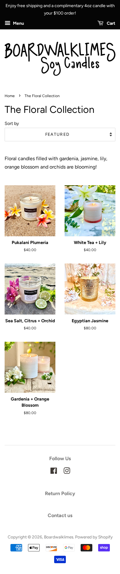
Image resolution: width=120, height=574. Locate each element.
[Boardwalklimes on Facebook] (53, 471)
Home (10, 96)
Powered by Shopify (94, 536)
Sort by (12, 123)
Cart (110, 23)
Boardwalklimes (58, 536)
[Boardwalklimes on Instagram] (66, 471)
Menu (18, 23)
